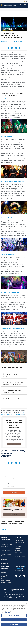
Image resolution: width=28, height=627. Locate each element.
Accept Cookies (14, 624)
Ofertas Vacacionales (6, 582)
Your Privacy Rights (14, 615)
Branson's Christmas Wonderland (10, 292)
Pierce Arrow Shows (6, 136)
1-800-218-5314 (5, 529)
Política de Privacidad (19, 540)
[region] (14, 614)
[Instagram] (20, 576)
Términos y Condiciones (20, 542)
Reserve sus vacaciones (14, 444)
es (26, 1)
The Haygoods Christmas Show (9, 254)
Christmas (11, 41)
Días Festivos (18, 41)
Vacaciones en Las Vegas (6, 544)
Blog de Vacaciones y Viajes (12, 8)
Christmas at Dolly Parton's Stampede (11, 217)
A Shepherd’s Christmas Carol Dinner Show (12, 328)
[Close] (26, 603)
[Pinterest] (24, 576)
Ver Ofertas (14, 514)
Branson (4, 41)
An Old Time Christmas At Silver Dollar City (12, 181)
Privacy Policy (6, 612)
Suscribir (14, 492)
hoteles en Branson (20, 76)
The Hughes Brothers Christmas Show (11, 98)
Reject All (14, 620)
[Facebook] (16, 576)
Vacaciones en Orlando (6, 542)
